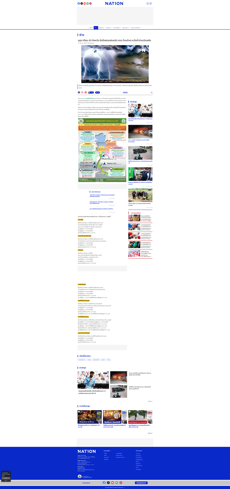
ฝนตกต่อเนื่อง (96, 359)
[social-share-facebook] (79, 3)
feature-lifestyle (120, 457)
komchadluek (138, 457)
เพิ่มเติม (3, 475)
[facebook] (104, 483)
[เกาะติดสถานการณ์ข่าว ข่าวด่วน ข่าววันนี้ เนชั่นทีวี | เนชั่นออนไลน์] (114, 3)
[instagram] (121, 483)
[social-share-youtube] (84, 3)
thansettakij (138, 469)
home (105, 453)
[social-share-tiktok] (81, 3)
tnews (137, 467)
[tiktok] (108, 483)
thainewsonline (139, 465)
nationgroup (138, 455)
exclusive (106, 457)
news (105, 455)
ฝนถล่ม (103, 359)
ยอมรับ (6, 478)
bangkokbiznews (139, 459)
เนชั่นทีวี (111, 487)
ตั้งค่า (6, 480)
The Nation (138, 453)
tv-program (119, 453)
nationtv (137, 461)
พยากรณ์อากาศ (82, 359)
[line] (116, 483)
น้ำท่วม (108, 359)
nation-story (119, 455)
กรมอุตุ (89, 359)
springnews (138, 463)
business (106, 459)
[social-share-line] (87, 3)
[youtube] (112, 483)
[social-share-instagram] (90, 3)
